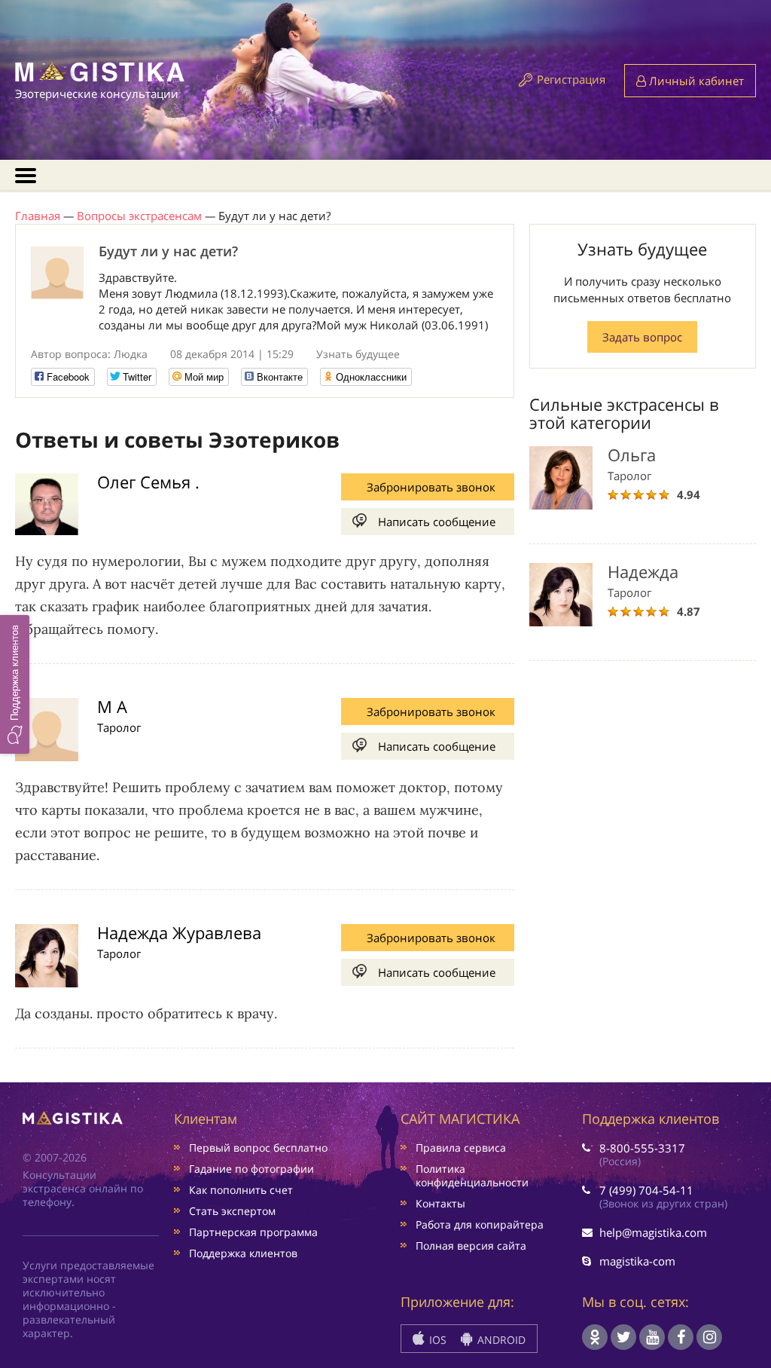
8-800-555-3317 (642, 1147)
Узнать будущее (358, 354)
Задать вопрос (642, 336)
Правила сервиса (461, 1147)
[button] (14, 683)
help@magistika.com (653, 1232)
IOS (436, 1340)
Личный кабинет (695, 80)
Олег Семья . (148, 481)
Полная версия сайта (471, 1245)
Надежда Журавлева (179, 932)
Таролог (119, 727)
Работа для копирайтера (480, 1224)
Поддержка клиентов (243, 1253)
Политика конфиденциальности (472, 1175)
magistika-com (637, 1261)
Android (500, 1340)
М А (112, 706)
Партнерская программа (253, 1232)
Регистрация (571, 79)
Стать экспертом (232, 1211)
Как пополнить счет (241, 1190)
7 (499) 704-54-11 (646, 1190)
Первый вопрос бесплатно (258, 1147)
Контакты (440, 1203)
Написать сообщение (436, 521)
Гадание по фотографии (251, 1168)
